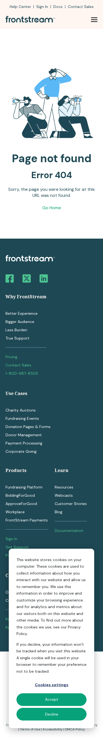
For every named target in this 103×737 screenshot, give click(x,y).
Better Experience (21, 313)
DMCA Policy (75, 729)
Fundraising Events (22, 418)
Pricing (11, 356)
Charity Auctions (20, 410)
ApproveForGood (21, 503)
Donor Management (23, 434)
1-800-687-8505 (21, 373)
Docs (58, 6)
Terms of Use (30, 729)
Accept (51, 699)
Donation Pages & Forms (28, 426)
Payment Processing (23, 443)
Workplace (15, 511)
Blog (58, 511)
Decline (51, 714)
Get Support (17, 547)
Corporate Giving (21, 451)
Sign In (42, 6)
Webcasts (64, 495)
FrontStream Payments (26, 520)
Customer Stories (71, 503)
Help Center (20, 6)
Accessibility (53, 729)
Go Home (51, 208)
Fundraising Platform (24, 487)
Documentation (69, 530)
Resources (64, 487)
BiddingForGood (20, 495)
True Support (17, 338)
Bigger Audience (19, 321)
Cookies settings (51, 684)
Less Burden (16, 329)
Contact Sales (18, 365)
